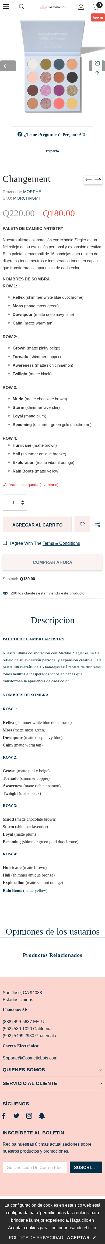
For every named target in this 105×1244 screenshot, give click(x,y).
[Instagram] (29, 1116)
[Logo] (53, 6)
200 (14, 593)
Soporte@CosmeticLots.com (30, 1058)
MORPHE (32, 191)
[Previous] (8, 65)
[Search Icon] (27, 6)
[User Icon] (81, 7)
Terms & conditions (61, 543)
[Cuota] (96, 524)
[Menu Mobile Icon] (6, 6)
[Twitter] (16, 1116)
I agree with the (25, 543)
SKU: (7, 198)
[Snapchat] (42, 1116)
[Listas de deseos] (82, 524)
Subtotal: (10, 578)
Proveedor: (12, 191)
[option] (52, 65)
